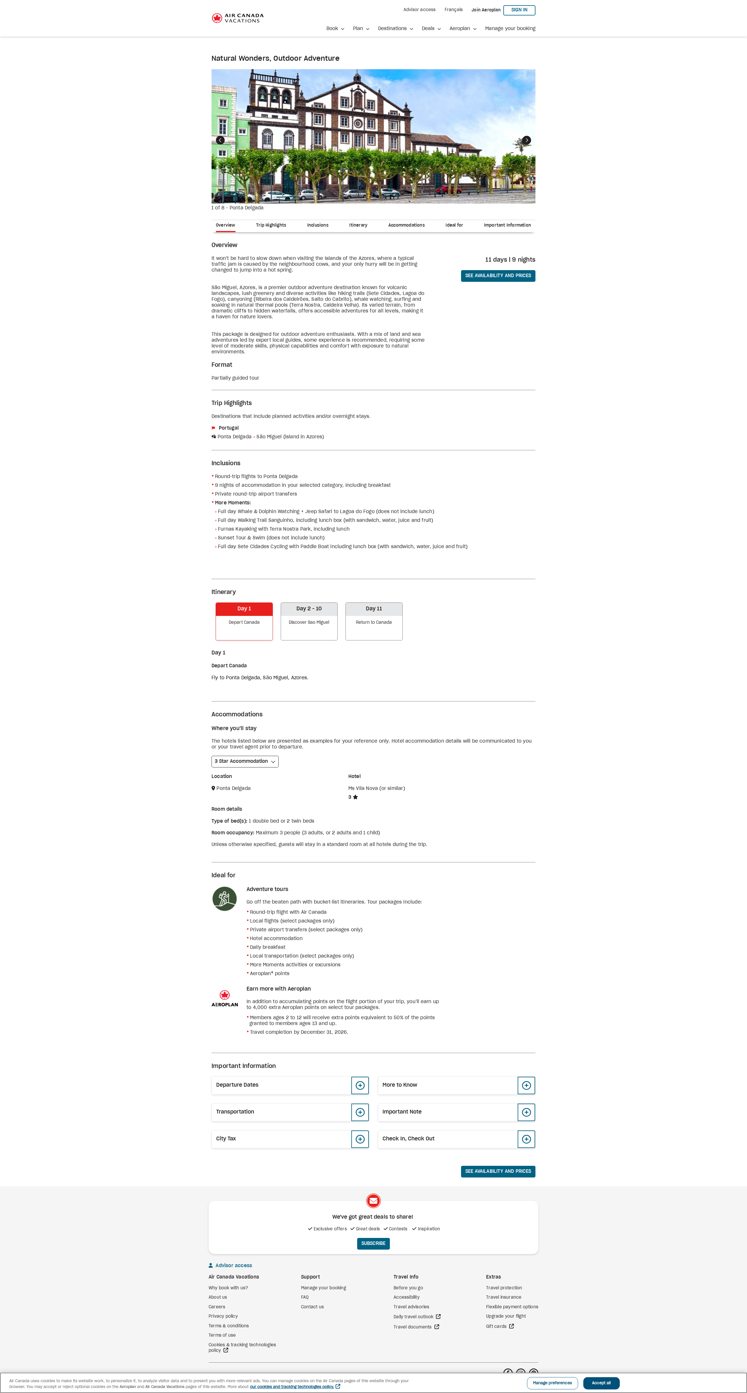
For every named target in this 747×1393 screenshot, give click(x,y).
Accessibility (407, 1297)
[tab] (228, 226)
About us (218, 1297)
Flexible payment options (512, 1307)
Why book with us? (228, 1288)
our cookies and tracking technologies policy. (292, 1387)
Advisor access (420, 10)
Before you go (408, 1288)
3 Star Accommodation (241, 761)
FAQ (305, 1297)
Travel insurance (503, 1297)
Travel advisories (411, 1307)
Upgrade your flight (506, 1316)
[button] (335, 29)
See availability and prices (498, 275)
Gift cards (497, 1327)
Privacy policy (223, 1316)
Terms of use (222, 1335)
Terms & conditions (229, 1326)
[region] (373, 1383)
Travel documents (413, 1327)
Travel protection (504, 1288)
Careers (217, 1307)
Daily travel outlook (414, 1317)
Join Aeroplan (486, 10)
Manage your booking (510, 28)
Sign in (523, 9)
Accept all (601, 1383)
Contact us (312, 1307)
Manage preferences (552, 1383)
